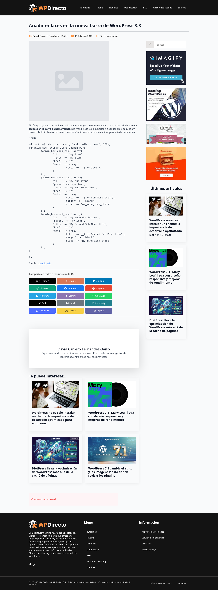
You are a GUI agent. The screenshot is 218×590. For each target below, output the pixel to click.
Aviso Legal (182, 583)
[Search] (150, 45)
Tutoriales (85, 7)
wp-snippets (44, 263)
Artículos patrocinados (153, 531)
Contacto (146, 543)
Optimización (130, 7)
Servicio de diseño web (153, 537)
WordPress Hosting (162, 7)
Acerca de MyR (149, 549)
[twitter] (34, 564)
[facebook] (30, 564)
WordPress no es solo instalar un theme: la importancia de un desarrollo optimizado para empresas (55, 418)
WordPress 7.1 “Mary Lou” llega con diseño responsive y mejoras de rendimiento (111, 416)
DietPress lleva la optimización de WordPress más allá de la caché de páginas (54, 472)
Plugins (99, 7)
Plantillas (113, 7)
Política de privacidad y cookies (161, 583)
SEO (145, 7)
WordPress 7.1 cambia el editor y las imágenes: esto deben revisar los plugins (111, 472)
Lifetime (182, 7)
